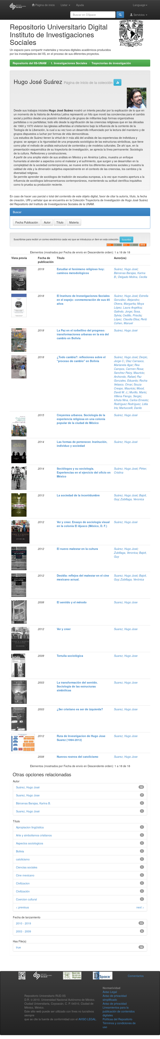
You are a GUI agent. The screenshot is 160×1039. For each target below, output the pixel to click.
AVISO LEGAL (87, 1019)
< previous (22, 907)
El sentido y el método (72, 602)
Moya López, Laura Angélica (129, 305)
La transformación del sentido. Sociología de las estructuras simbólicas (77, 686)
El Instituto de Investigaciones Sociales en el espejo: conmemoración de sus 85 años (83, 299)
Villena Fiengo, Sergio (127, 396)
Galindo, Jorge (123, 311)
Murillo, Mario (137, 392)
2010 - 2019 (23, 923)
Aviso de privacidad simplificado (115, 998)
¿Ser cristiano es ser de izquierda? (80, 709)
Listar (64, 5)
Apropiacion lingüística (30, 827)
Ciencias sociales (26, 867)
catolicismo (23, 859)
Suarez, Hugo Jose (126, 602)
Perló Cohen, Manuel (130, 321)
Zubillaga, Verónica (132, 579)
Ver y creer (64, 629)
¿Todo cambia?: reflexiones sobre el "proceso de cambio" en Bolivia (81, 359)
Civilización (23, 891)
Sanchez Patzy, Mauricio (129, 373)
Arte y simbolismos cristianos (34, 835)
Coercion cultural (26, 899)
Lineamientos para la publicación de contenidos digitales (119, 1011)
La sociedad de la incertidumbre (78, 495)
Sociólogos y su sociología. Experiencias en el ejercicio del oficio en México (84, 472)
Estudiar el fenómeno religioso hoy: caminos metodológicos (81, 271)
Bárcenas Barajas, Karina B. (33, 803)
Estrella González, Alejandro (131, 298)
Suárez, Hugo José (126, 269)
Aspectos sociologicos (29, 843)
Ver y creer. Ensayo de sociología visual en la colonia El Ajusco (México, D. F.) (83, 524)
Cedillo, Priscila (132, 315)
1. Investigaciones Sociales (69, 63)
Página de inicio (45, 5)
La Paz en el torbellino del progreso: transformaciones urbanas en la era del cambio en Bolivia (83, 334)
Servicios (139, 15)
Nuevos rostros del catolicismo (77, 757)
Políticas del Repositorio (117, 1019)
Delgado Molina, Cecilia (132, 277)
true (18, 947)
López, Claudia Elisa (126, 319)
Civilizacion (23, 883)
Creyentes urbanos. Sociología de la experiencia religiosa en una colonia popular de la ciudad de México (81, 419)
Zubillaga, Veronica (132, 499)
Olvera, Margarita (125, 303)
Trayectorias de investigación (111, 63)
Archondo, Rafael (124, 376)
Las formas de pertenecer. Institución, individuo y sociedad (82, 444)
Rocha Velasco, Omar (130, 382)
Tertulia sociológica (70, 656)
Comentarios (136, 976)
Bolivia (20, 851)
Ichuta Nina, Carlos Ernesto (131, 400)
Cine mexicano (25, 875)
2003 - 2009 (23, 931)
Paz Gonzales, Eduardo (127, 378)
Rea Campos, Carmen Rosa (128, 367)
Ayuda (80, 5)
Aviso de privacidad (115, 1003)
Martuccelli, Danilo (130, 408)
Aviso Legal (110, 992)
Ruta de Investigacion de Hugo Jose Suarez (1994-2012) (81, 738)
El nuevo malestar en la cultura (77, 549)
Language (139, 5)
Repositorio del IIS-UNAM (29, 63)
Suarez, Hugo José (126, 575)
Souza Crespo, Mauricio (127, 386)
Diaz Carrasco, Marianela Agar (129, 363)
